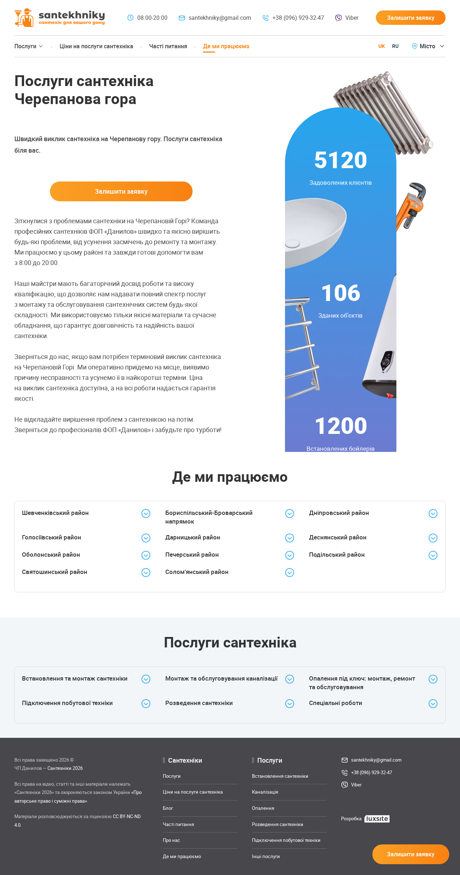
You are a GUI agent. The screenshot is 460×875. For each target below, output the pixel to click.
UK (381, 45)
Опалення (263, 808)
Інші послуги (266, 856)
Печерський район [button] (192, 554)
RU (395, 45)
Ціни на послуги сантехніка (96, 46)
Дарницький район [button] (192, 537)
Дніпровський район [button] (339, 512)
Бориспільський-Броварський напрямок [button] (209, 516)
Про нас (171, 840)
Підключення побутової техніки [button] (67, 703)
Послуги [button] (25, 46)
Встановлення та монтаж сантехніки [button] (75, 678)
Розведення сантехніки (277, 824)
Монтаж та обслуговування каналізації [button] (221, 678)
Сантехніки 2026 (65, 768)
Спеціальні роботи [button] (335, 703)
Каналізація (265, 792)
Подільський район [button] (337, 554)
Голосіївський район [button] (51, 537)
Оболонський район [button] (51, 554)
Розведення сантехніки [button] (199, 703)
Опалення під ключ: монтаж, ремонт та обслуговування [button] (362, 682)
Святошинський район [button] (54, 571)
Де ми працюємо (226, 46)
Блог (168, 808)
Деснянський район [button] (338, 537)
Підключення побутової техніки (286, 840)
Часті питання (168, 46)
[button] (411, 17)
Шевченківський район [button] (55, 512)
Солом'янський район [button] (197, 571)
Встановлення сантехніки (280, 776)
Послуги (172, 776)
